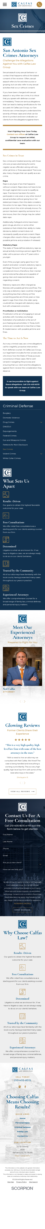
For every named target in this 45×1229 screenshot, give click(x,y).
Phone (6, 849)
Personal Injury (22, 1123)
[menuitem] (22, 413)
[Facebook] (25, 1087)
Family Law (22, 1131)
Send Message (22, 910)
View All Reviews (20, 791)
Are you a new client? (12, 863)
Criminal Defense (23, 1127)
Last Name (7, 842)
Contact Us (22, 1136)
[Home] (22, 4)
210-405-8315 (22, 1080)
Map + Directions (22, 1156)
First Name (8, 835)
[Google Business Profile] (19, 1087)
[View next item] (24, 701)
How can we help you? (13, 869)
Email (5, 856)
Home (22, 1118)
